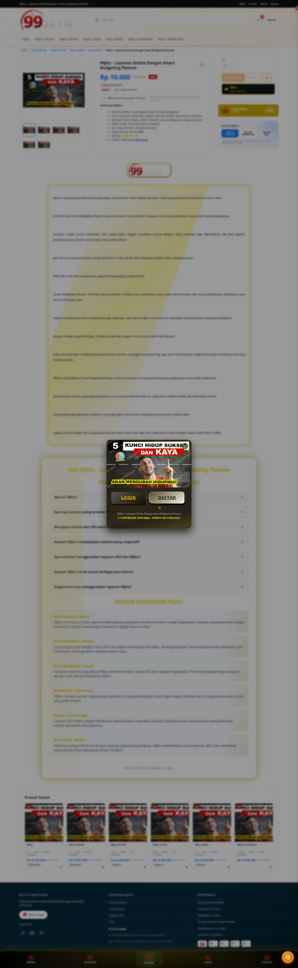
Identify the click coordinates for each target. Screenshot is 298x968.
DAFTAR (167, 497)
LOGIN (128, 497)
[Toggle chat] (288, 957)
